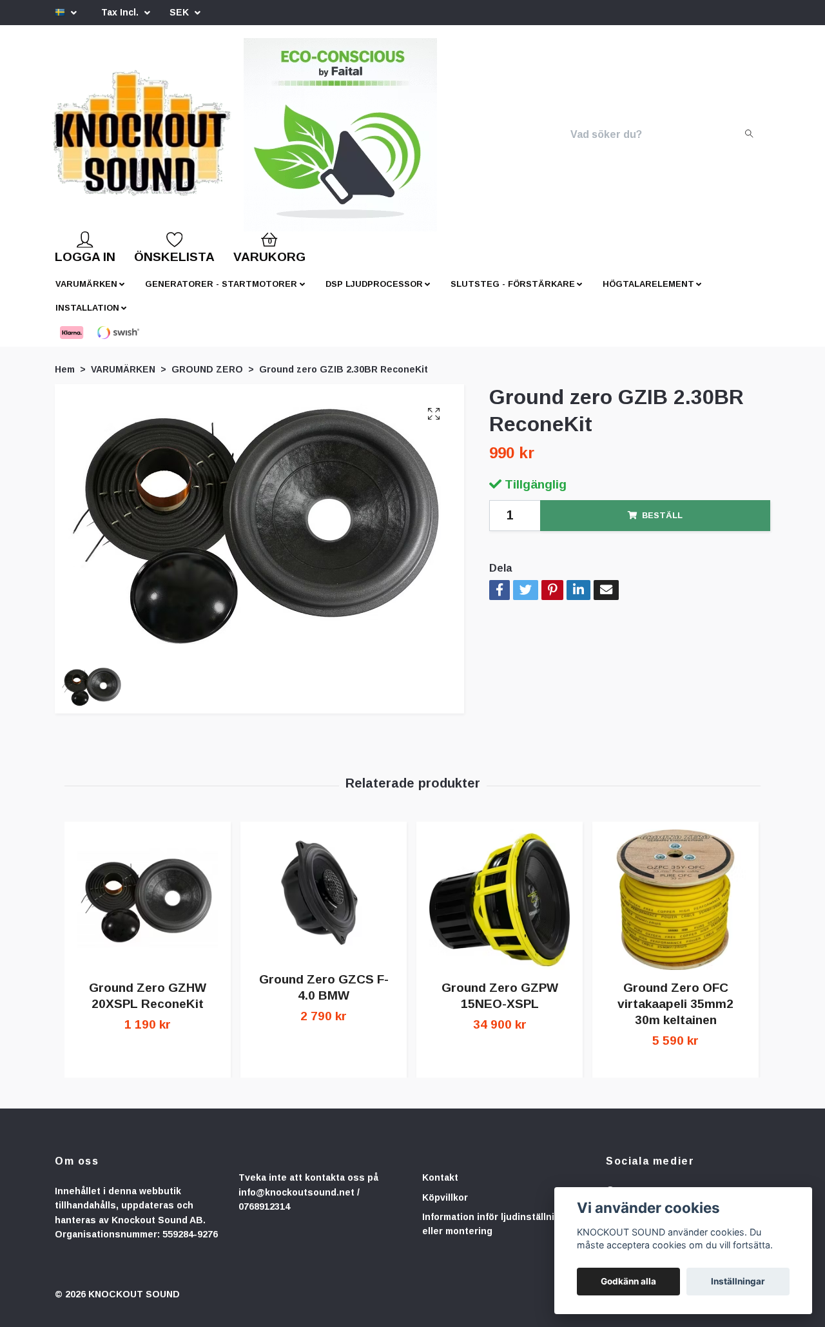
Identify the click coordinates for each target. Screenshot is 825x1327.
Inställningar (738, 1281)
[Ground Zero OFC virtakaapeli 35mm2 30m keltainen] (675, 910)
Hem (65, 379)
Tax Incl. (121, 12)
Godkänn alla (628, 1281)
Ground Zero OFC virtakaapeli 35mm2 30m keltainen (675, 1014)
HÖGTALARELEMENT (648, 294)
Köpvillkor (445, 1208)
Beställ (662, 525)
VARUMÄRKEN (86, 294)
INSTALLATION (87, 318)
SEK (180, 12)
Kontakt (440, 1188)
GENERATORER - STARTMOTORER (221, 294)
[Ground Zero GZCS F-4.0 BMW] (323, 906)
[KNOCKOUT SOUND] (185, 140)
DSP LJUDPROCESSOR (374, 294)
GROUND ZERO (207, 379)
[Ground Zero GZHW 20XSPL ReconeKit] (147, 910)
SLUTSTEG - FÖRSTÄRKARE (513, 294)
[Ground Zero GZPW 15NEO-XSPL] (499, 910)
